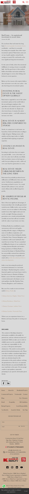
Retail (3, 402)
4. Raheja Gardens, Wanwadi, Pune (12, 311)
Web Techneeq (17, 487)
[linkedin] (8, 383)
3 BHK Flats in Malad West (14, 477)
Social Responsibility (22, 406)
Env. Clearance (23, 398)
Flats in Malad (5, 475)
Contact (25, 394)
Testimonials (18, 394)
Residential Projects (22, 390)
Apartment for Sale (22, 479)
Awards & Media (15, 410)
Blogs (2, 398)
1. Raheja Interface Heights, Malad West (13, 296)
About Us (11, 390)
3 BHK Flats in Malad (8, 481)
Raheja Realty (10, 291)
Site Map (25, 410)
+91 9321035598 (20, 452)
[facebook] (3, 383)
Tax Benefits (4, 410)
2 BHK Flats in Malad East (9, 479)
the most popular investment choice (15, 46)
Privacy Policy (21, 485)
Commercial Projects (7, 394)
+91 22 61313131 (14, 454)
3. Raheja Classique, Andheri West (11, 306)
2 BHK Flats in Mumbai (19, 473)
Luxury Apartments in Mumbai (18, 475)
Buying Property (5, 406)
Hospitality (12, 402)
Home (3, 390)
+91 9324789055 (10, 452)
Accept (26, 491)
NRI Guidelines (23, 402)
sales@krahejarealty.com (14, 450)
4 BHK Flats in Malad (20, 481)
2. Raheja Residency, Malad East (11, 301)
